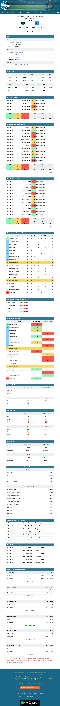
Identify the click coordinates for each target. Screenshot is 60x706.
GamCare (40, 683)
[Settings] (58, 12)
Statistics (37, 12)
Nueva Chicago (19, 52)
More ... (52, 172)
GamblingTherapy (31, 683)
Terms (29, 693)
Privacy (23, 693)
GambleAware (20, 683)
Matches (5, 12)
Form (28, 12)
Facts (21, 12)
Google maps (18, 59)
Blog (45, 12)
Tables (13, 12)
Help (18, 693)
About (35, 693)
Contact (41, 693)
